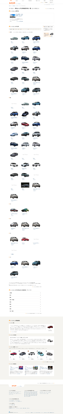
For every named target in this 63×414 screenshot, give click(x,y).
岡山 (24, 395)
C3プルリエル (24, 117)
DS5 (12, 82)
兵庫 (29, 394)
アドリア (10, 394)
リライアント (19, 393)
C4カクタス (13, 127)
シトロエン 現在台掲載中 (19, 21)
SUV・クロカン (41, 392)
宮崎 (28, 396)
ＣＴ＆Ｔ (12, 394)
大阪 (28, 394)
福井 (28, 392)
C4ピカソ (35, 127)
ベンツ (16, 392)
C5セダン (24, 148)
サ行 (20, 29)
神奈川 (30, 393)
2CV (12, 107)
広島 (26, 395)
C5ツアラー (35, 62)
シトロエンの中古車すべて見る (50, 8)
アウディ (15, 393)
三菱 (11, 392)
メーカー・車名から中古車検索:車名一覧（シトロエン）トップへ (45, 383)
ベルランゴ (24, 93)
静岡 (33, 393)
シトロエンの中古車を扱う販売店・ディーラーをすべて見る (33, 313)
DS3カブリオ (24, 168)
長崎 (36, 395)
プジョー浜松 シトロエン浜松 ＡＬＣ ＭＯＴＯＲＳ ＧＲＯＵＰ (19, 15)
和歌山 (33, 394)
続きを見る (18, 373)
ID (34, 178)
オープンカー (44, 393)
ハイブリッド (49, 392)
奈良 (31, 394)
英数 (13, 29)
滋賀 (24, 394)
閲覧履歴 (46, 2)
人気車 (11, 29)
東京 (28, 393)
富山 (24, 392)
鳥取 (34, 394)
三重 (36, 393)
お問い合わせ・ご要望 (46, 412)
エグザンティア (24, 213)
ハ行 (28, 29)
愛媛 (29, 395)
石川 (26, 392)
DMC (16, 393)
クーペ (46, 392)
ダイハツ (13, 392)
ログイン (42, 2)
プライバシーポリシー (27, 412)
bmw (17, 392)
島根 (36, 394)
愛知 (34, 393)
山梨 (29, 392)
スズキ (9, 392)
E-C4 (23, 82)
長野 (31, 392)
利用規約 (32, 412)
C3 (34, 107)
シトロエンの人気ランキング (12, 401)
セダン (44, 392)
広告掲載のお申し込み (51, 412)
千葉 (26, 393)
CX (23, 158)
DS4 (34, 72)
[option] (16, 18)
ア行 (15, 29)
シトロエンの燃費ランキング (19, 401)
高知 (31, 395)
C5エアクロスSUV (25, 62)
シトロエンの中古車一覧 (11, 400)
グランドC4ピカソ (14, 93)
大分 (26, 396)
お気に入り (51, 2)
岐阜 (31, 393)
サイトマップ (52, 4)
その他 (12, 254)
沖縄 (29, 396)
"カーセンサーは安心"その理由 (36, 412)
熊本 (24, 396)
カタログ (12, 63)
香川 (28, 395)
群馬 (36, 392)
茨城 (32, 392)
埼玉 (24, 393)
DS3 (23, 72)
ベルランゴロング (36, 93)
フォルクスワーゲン (11, 393)
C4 (34, 117)
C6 (12, 72)
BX (23, 107)
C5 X (12, 62)
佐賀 (34, 395)
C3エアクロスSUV (14, 117)
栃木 (34, 392)
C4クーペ (24, 127)
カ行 (18, 29)
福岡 (32, 395)
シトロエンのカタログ (17, 400)
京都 (26, 394)
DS (34, 158)
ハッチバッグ (41, 393)
